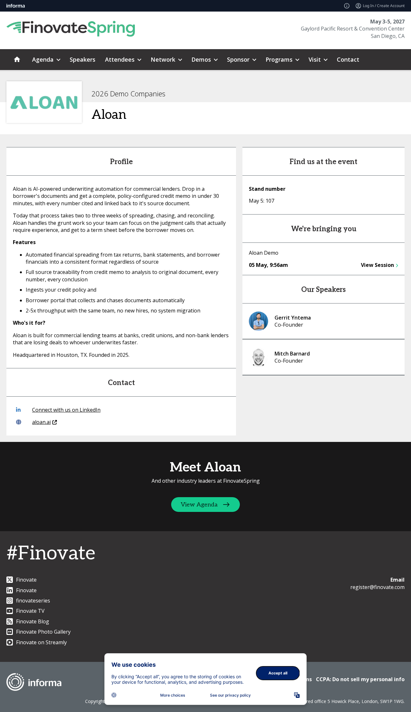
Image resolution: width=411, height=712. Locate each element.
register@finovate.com (377, 587)
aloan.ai (41, 422)
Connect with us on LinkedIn (66, 409)
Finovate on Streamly (41, 642)
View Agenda (199, 504)
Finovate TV (30, 610)
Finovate (26, 579)
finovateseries (33, 600)
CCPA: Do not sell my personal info (360, 679)
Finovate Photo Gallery (43, 631)
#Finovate (50, 553)
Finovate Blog (32, 621)
